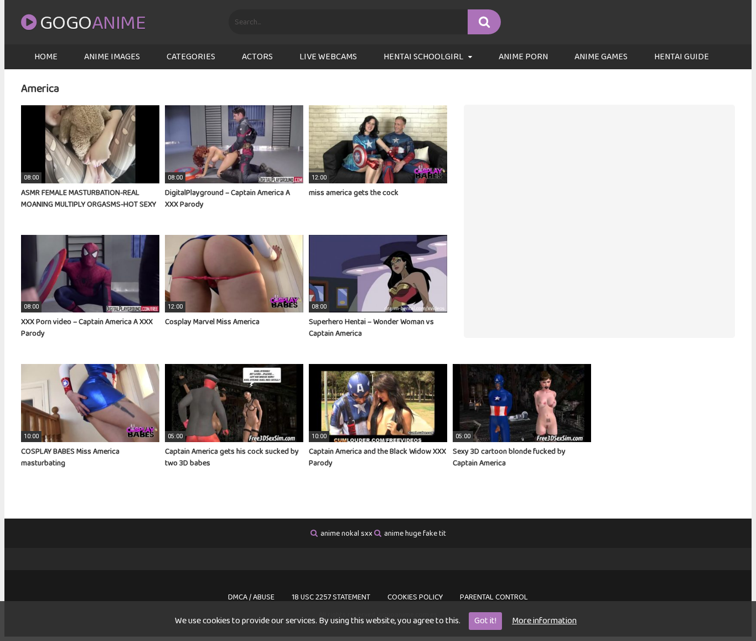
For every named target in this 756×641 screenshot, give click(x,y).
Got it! (485, 621)
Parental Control (494, 597)
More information (544, 621)
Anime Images (112, 57)
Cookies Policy (415, 597)
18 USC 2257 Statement (331, 597)
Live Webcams (328, 57)
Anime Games (601, 57)
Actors (257, 57)
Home (46, 57)
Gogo (93, 23)
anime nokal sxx (346, 533)
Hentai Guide (681, 57)
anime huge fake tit (415, 533)
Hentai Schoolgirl (423, 57)
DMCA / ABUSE (251, 597)
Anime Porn (523, 57)
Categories (191, 57)
